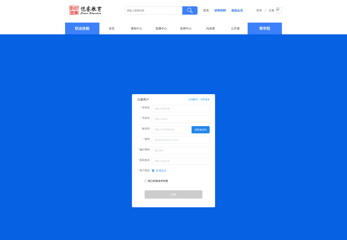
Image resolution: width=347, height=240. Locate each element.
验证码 (146, 128)
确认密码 (145, 149)
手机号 (146, 118)
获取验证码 (201, 129)
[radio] (159, 170)
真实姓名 (145, 159)
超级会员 (237, 10)
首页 (206, 10)
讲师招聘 (220, 10)
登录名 (146, 107)
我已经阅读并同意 (159, 180)
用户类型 (145, 170)
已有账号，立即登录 (199, 99)
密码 (147, 139)
